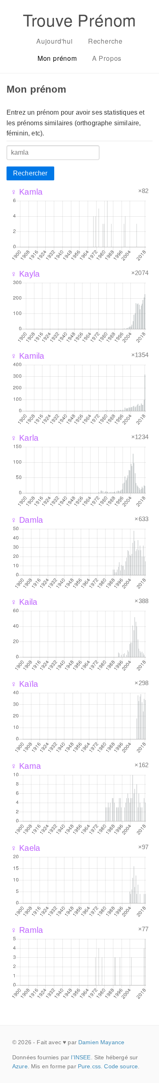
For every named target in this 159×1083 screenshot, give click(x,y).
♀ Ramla (27, 929)
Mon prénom (57, 58)
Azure (20, 1066)
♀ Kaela (25, 847)
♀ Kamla (26, 191)
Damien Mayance (101, 1042)
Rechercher (30, 173)
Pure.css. (90, 1066)
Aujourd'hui (54, 41)
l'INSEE (81, 1057)
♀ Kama (26, 765)
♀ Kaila (24, 601)
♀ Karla (24, 437)
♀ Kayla (25, 273)
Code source (121, 1066)
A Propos (106, 58)
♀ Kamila (27, 355)
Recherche (105, 41)
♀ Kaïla (24, 683)
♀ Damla (27, 519)
